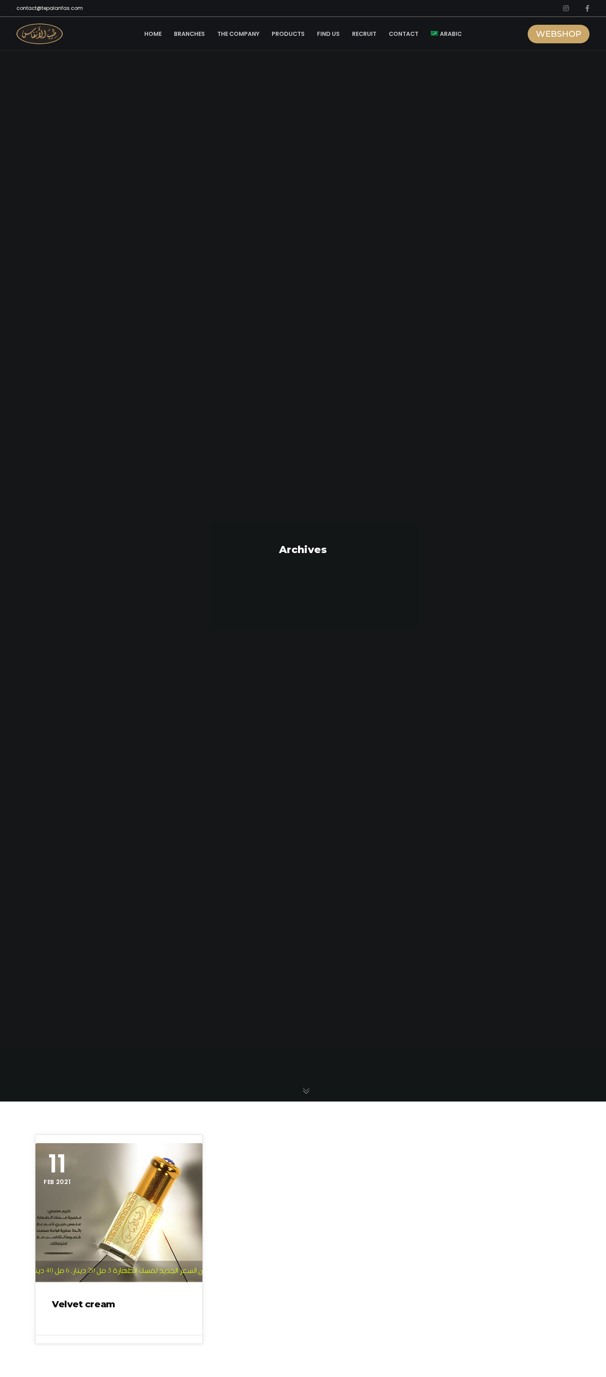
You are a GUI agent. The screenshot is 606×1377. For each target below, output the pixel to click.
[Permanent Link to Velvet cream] (118, 1212)
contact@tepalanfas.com (49, 8)
